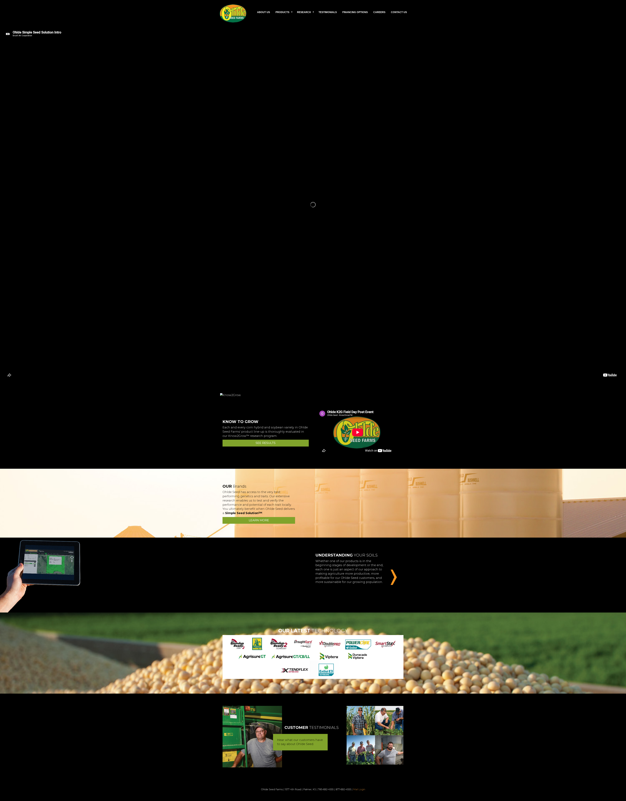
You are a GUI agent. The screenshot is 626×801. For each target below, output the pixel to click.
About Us (263, 12)
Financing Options (355, 12)
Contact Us (399, 12)
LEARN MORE (259, 520)
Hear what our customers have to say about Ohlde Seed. (300, 742)
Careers (379, 12)
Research (304, 12)
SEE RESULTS (266, 443)
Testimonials (328, 12)
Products (282, 12)
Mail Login (359, 789)
